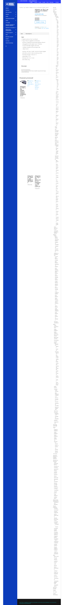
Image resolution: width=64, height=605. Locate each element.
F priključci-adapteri (56, 429)
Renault (57, 209)
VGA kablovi (56, 313)
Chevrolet (57, 168)
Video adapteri (56, 435)
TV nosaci (8, 22)
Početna (35, 2)
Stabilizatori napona (56, 542)
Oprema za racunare (10, 27)
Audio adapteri (56, 332)
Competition (57, 26)
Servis (47, 2)
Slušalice (56, 420)
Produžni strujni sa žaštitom (56, 533)
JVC (56, 68)
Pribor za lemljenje (56, 573)
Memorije (56, 477)
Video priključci (56, 433)
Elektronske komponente (8, 30)
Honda (57, 184)
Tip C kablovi (26, 7)
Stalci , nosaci (55, 387)
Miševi (55, 476)
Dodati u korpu (40, 22)
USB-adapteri (56, 495)
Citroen (57, 173)
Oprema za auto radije (56, 134)
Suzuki (57, 217)
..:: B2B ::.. (31, 2)
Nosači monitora (56, 486)
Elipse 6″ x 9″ (57, 120)
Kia (56, 190)
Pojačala (56, 412)
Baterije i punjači (9, 36)
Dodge (57, 178)
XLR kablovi (56, 315)
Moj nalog (51, 2)
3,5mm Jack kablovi (56, 257)
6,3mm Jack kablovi (56, 261)
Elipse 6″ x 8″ (57, 116)
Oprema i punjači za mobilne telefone (10, 25)
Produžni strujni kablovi (56, 529)
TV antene (56, 449)
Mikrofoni (56, 411)
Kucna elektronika (56, 515)
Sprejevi (56, 576)
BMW (57, 166)
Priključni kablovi (56, 537)
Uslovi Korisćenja (9, 42)
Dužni (55, 235)
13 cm (57, 102)
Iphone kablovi (56, 284)
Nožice (57, 380)
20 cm (57, 107)
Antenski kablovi (57, 240)
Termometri (56, 579)
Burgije (55, 558)
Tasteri (56, 526)
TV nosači (56, 443)
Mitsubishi (57, 199)
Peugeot (57, 206)
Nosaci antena (56, 451)
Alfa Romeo (57, 161)
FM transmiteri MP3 (57, 130)
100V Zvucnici (56, 391)
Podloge (56, 488)
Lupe (55, 563)
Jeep (57, 188)
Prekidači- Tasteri (56, 522)
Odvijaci (55, 570)
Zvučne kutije (55, 342)
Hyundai (57, 186)
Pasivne (57, 349)
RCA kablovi (56, 296)
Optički (56, 289)
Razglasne (56, 344)
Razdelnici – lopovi (56, 539)
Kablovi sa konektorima (56, 254)
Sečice (55, 575)
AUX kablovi (56, 269)
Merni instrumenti (56, 568)
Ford (57, 181)
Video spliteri (55, 438)
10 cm (57, 101)
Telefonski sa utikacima (56, 302)
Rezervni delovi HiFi (57, 408)
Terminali (57, 364)
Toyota (57, 221)
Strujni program (9, 32)
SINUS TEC (57, 70)
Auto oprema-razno (56, 228)
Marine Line (56, 138)
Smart (57, 211)
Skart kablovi (56, 298)
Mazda (57, 194)
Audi (57, 164)
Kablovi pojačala (57, 147)
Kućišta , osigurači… (56, 512)
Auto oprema (9, 12)
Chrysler (57, 171)
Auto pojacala (56, 140)
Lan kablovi (41, 27)
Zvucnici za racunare (56, 467)
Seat (57, 212)
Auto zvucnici (56, 16)
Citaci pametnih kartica (56, 463)
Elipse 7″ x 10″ (57, 124)
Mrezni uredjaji (55, 483)
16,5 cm (57, 105)
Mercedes (57, 196)
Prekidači (57, 524)
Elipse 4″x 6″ (57, 109)
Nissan (57, 202)
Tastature (56, 490)
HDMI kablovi (56, 282)
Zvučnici (55, 389)
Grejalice (56, 508)
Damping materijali (10, 18)
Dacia (57, 175)
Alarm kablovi (56, 237)
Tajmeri (55, 550)
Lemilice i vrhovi (56, 561)
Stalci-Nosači (57, 377)
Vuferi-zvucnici (58, 82)
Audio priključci (56, 330)
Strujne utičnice (55, 545)
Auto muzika (55, 13)
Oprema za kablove (56, 322)
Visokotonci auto (57, 97)
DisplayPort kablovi (56, 278)
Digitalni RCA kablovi (56, 272)
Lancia (57, 191)
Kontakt (43, 2)
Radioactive (57, 42)
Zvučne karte (55, 498)
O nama (39, 2)
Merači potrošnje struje (56, 519)
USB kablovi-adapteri (57, 309)
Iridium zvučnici (58, 31)
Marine (57, 55)
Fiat (56, 180)
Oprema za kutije (57, 383)
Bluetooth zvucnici (56, 338)
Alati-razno (56, 556)
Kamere (55, 474)
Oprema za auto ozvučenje (56, 157)
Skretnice (57, 353)
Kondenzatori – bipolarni (56, 503)
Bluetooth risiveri (56, 335)
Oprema (56, 351)
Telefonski (56, 247)
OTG (56, 291)
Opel (57, 204)
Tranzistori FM (56, 422)
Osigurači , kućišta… (57, 152)
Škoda (57, 218)
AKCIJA (7, 8)
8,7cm (57, 99)
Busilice (55, 559)
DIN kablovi (56, 275)
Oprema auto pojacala (56, 143)
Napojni (56, 249)
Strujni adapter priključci (56, 548)
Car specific (57, 22)
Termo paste (55, 492)
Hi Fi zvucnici (56, 397)
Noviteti (7, 10)
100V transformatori (56, 326)
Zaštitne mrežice (57, 372)
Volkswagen (57, 224)
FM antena (56, 340)
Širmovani (56, 251)
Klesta (55, 565)
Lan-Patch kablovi (56, 469)
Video (7, 20)
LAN (42, 28)
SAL (56, 75)
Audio (7, 16)
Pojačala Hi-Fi (56, 414)
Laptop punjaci (55, 472)
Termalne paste (56, 585)
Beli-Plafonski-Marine (57, 394)
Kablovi (7, 14)
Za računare (56, 319)
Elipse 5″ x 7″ (57, 112)
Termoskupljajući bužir (56, 582)
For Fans (7, 40)
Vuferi (57, 79)
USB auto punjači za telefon (56, 232)
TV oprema (55, 441)
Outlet (7, 38)
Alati (7, 34)
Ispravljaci (56, 509)
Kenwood (57, 66)
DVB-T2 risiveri (56, 446)
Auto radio (56, 127)
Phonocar (57, 73)
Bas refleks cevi (57, 356)
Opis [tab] (22, 33)
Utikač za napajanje (56, 553)
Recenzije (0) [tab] (29, 33)
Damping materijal (57, 367)
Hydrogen (58, 45)
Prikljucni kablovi (57, 293)
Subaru (57, 215)
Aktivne (57, 347)
